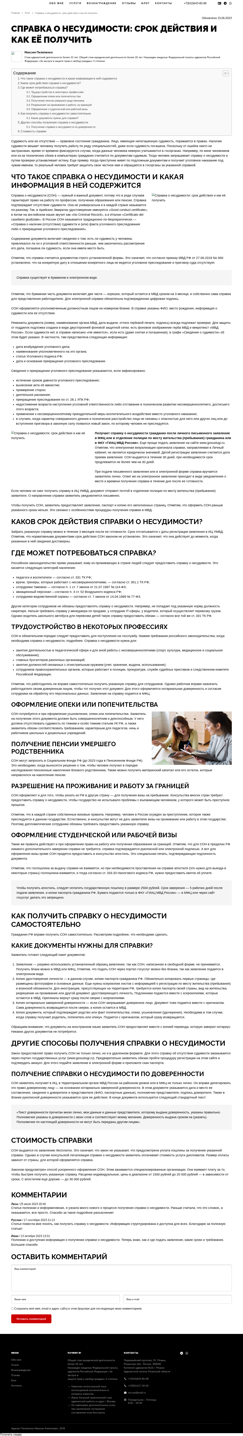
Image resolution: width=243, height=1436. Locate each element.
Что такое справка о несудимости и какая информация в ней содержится (69, 78)
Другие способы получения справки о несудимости (54, 122)
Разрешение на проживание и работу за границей (61, 104)
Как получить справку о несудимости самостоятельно (56, 113)
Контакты (163, 3)
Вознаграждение (102, 3)
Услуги (75, 3)
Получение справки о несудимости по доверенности (63, 127)
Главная (15, 13)
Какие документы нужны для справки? (54, 118)
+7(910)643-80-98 (195, 3)
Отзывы (129, 3)
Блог (145, 3)
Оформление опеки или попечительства (56, 96)
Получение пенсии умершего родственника (57, 100)
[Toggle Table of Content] (224, 73)
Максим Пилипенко (39, 52)
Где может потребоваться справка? (44, 87)
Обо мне (56, 3)
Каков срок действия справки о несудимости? (51, 83)
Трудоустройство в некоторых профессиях (57, 92)
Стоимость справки (33, 131)
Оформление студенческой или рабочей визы (59, 109)
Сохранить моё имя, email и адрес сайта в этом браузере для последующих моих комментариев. (78, 1308)
